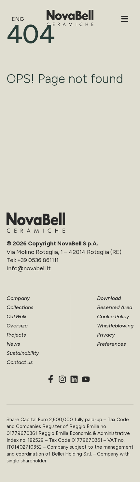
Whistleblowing (115, 326)
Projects (16, 335)
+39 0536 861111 (38, 260)
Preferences (111, 344)
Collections (20, 307)
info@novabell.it (29, 268)
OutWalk (17, 316)
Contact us (20, 362)
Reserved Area (114, 307)
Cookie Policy (113, 316)
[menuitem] (17, 19)
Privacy (106, 335)
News (13, 344)
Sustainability (23, 353)
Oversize (17, 326)
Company (18, 298)
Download (109, 298)
